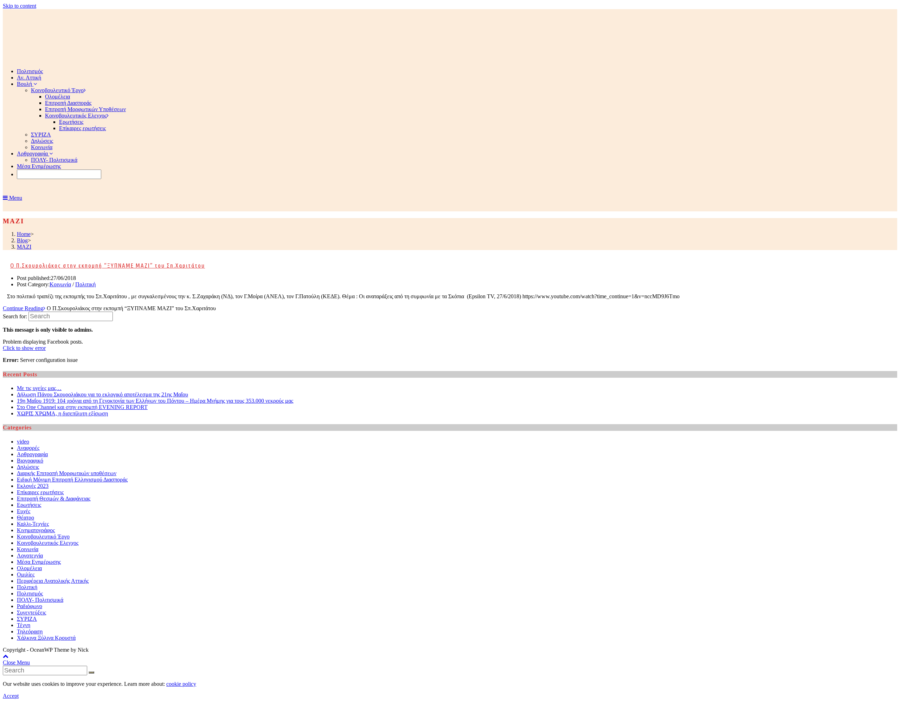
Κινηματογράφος (36, 530)
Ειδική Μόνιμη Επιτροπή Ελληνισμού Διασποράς (72, 480)
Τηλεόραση (30, 631)
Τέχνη (23, 625)
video (23, 442)
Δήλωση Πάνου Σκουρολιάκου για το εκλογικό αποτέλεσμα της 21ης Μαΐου (102, 394)
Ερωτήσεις (29, 505)
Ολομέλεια (29, 568)
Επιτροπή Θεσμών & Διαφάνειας (53, 499)
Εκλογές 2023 (33, 486)
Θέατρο (25, 518)
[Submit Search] (91, 672)
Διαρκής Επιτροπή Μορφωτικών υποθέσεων (66, 473)
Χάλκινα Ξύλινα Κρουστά (46, 638)
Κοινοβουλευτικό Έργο (43, 537)
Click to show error (24, 348)
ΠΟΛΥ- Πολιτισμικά (40, 600)
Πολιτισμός (30, 593)
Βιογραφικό (30, 461)
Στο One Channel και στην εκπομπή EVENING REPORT (82, 407)
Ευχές (23, 511)
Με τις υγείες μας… (39, 388)
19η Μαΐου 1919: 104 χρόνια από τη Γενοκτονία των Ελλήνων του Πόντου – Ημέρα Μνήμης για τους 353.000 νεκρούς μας (155, 401)
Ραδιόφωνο (29, 606)
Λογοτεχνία (30, 556)
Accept (11, 696)
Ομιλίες (25, 574)
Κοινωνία (60, 284)
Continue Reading (23, 308)
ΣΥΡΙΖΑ (27, 619)
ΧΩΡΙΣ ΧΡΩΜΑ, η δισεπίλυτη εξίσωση (62, 413)
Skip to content (19, 6)
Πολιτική (85, 284)
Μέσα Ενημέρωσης (39, 562)
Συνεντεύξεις (31, 612)
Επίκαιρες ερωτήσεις (40, 492)
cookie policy (181, 684)
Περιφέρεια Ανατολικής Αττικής (53, 581)
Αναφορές (28, 448)
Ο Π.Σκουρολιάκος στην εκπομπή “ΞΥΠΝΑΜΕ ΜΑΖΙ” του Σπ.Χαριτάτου (107, 265)
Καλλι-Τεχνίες (33, 524)
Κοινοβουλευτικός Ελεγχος (47, 543)
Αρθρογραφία (32, 454)
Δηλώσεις (28, 467)
